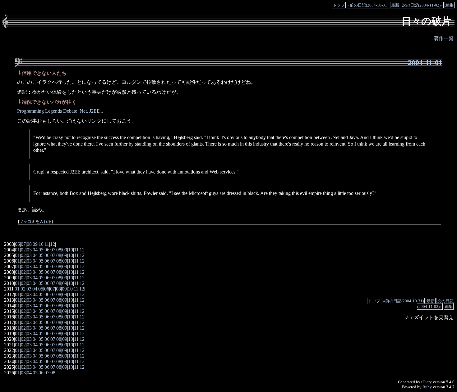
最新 (395, 5)
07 (23, 244)
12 (52, 244)
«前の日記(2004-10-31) (368, 5)
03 (29, 249)
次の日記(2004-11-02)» (422, 5)
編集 (449, 5)
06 (17, 244)
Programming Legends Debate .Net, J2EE (59, 111)
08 (29, 244)
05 (41, 249)
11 (46, 244)
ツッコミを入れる (35, 221)
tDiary (426, 382)
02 (23, 249)
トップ (339, 5)
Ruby (427, 387)
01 (17, 249)
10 (41, 244)
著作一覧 (444, 38)
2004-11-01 (425, 63)
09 (35, 244)
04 (35, 249)
